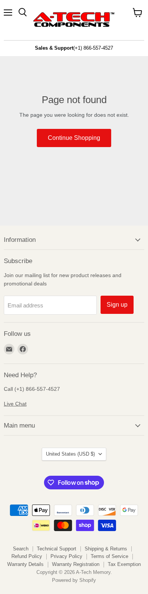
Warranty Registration (75, 564)
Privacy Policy (66, 556)
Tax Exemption (124, 564)
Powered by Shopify (74, 580)
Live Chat (15, 404)
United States (70, 454)
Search (20, 549)
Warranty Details (25, 564)
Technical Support (56, 549)
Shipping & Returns (106, 549)
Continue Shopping (74, 138)
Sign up (117, 304)
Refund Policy (26, 556)
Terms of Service (109, 556)
